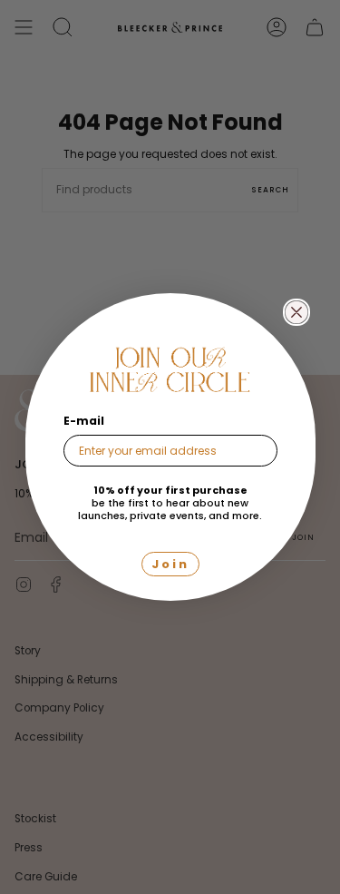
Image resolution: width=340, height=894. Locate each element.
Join (170, 564)
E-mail (83, 420)
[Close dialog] (296, 312)
